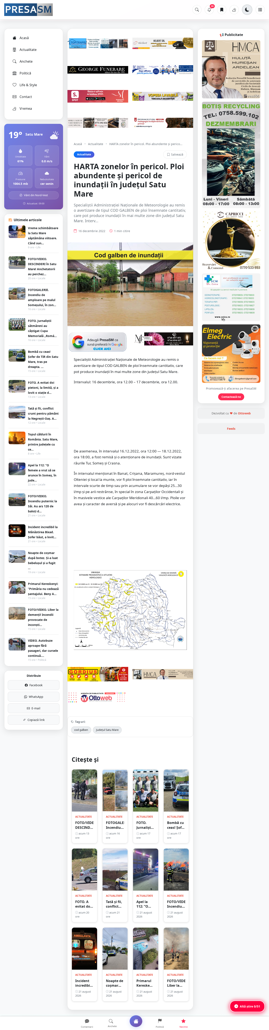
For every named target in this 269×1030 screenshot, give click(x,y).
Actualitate (28, 49)
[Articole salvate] (221, 9)
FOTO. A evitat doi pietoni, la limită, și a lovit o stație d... (43, 388)
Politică (25, 73)
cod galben (81, 730)
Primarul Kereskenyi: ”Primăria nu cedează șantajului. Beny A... (43, 589)
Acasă (24, 38)
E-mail (36, 708)
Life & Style (28, 85)
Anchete (26, 61)
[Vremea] (234, 9)
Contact (26, 96)
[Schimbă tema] (247, 9)
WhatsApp (36, 697)
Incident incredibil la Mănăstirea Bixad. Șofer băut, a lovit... (43, 532)
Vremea (26, 108)
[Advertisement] (130, 418)
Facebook (35, 685)
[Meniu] (260, 9)
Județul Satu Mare (107, 730)
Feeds (231, 429)
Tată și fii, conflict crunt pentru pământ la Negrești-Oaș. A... (43, 413)
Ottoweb (244, 413)
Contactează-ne (231, 397)
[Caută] (197, 9)
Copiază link (36, 720)
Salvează (177, 154)
